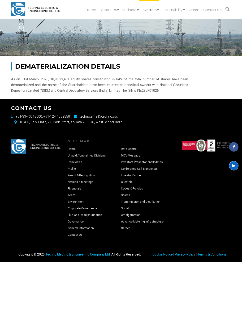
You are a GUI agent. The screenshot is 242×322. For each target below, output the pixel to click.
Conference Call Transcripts (139, 168)
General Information (81, 228)
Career (125, 228)
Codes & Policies (132, 188)
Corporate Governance (82, 208)
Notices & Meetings (80, 182)
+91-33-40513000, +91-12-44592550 (43, 116)
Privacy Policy (185, 254)
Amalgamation (130, 215)
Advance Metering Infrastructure (142, 221)
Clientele (127, 182)
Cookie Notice (162, 254)
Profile (72, 168)
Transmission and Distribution (140, 201)
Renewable (75, 162)
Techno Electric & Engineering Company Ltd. (78, 254)
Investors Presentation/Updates (142, 162)
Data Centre (129, 149)
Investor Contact (132, 175)
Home (72, 149)
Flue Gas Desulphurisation (85, 215)
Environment (76, 201)
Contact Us (75, 234)
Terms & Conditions (211, 254)
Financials (74, 188)
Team (71, 195)
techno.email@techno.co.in (100, 116)
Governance (76, 221)
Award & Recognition (81, 175)
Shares (125, 195)
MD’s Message (130, 155)
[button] (227, 9)
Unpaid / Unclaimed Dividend (87, 155)
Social (125, 208)
